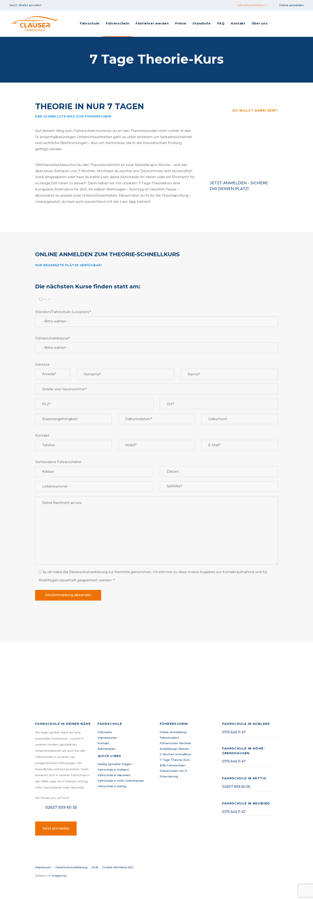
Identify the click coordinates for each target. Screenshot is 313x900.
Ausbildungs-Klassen (174, 748)
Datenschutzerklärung (71, 867)
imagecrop (59, 875)
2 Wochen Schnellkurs (175, 754)
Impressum (43, 867)
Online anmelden (291, 5)
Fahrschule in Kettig (112, 786)
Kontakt (42, 436)
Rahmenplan (106, 748)
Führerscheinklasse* (52, 338)
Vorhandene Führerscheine (58, 462)
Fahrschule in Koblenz (113, 769)
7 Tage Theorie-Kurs (175, 759)
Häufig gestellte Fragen (115, 764)
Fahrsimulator (169, 737)
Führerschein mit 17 (173, 771)
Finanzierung (169, 776)
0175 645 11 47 (234, 732)
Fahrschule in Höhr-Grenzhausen (121, 780)
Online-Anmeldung (173, 732)
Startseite (105, 732)
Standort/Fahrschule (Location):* (63, 312)
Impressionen (107, 737)
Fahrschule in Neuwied (114, 775)
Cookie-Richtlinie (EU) (117, 867)
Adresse (42, 364)
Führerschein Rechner (175, 743)
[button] (27, 5)
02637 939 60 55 (236, 787)
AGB (95, 867)
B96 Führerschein (172, 765)
